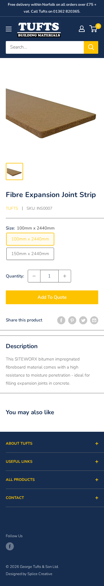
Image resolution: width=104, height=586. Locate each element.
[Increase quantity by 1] (65, 276)
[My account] (82, 29)
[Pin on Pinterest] (72, 320)
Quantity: (15, 276)
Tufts (12, 208)
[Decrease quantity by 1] (34, 276)
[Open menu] (9, 29)
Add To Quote (52, 297)
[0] (93, 28)
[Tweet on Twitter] (83, 320)
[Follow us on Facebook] (10, 546)
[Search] (91, 47)
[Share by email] (94, 320)
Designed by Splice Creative (29, 574)
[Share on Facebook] (61, 320)
